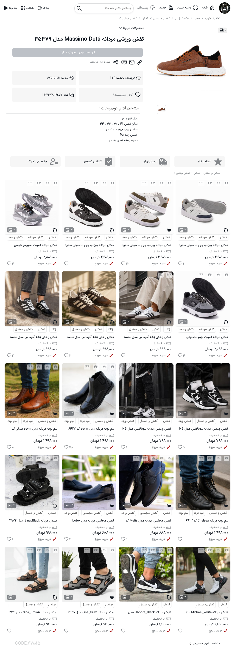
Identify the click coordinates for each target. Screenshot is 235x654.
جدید (162, 7)
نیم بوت (85, 421)
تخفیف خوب (212, 18)
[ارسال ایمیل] (132, 63)
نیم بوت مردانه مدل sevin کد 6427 (91, 428)
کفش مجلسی (149, 513)
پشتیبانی (142, 7)
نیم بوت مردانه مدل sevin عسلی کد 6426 (34, 429)
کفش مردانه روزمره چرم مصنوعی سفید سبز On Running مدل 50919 (146, 246)
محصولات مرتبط (133, 28)
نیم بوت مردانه (65, 421)
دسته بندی (184, 7)
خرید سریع (215, 263)
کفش (145, 18)
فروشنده (122, 78)
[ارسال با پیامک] (124, 63)
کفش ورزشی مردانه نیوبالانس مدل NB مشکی (203, 429)
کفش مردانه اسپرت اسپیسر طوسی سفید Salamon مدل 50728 (35, 246)
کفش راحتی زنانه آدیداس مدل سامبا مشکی (33, 338)
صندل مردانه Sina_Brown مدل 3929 (32, 612)
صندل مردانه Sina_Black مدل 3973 (33, 520)
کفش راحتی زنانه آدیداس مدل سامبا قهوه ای (90, 338)
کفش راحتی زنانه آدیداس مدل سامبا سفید (147, 338)
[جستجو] (79, 7)
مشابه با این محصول (206, 643)
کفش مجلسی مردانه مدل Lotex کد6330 (93, 521)
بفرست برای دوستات (100, 62)
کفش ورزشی (130, 18)
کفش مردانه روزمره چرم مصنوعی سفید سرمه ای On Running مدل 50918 (203, 246)
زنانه (167, 329)
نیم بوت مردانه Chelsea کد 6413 (207, 520)
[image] (161, 109)
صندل (52, 513)
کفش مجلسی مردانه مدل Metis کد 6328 (148, 521)
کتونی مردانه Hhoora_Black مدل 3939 (149, 613)
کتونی (223, 604)
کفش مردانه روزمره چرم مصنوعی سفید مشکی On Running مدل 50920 (89, 246)
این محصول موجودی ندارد (78, 52)
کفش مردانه (207, 237)
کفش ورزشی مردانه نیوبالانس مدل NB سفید (146, 429)
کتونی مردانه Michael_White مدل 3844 (206, 613)
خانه (205, 7)
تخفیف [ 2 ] (182, 18)
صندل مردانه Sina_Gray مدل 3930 (91, 612)
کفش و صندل (161, 18)
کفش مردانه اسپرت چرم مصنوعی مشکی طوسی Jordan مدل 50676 (206, 338)
